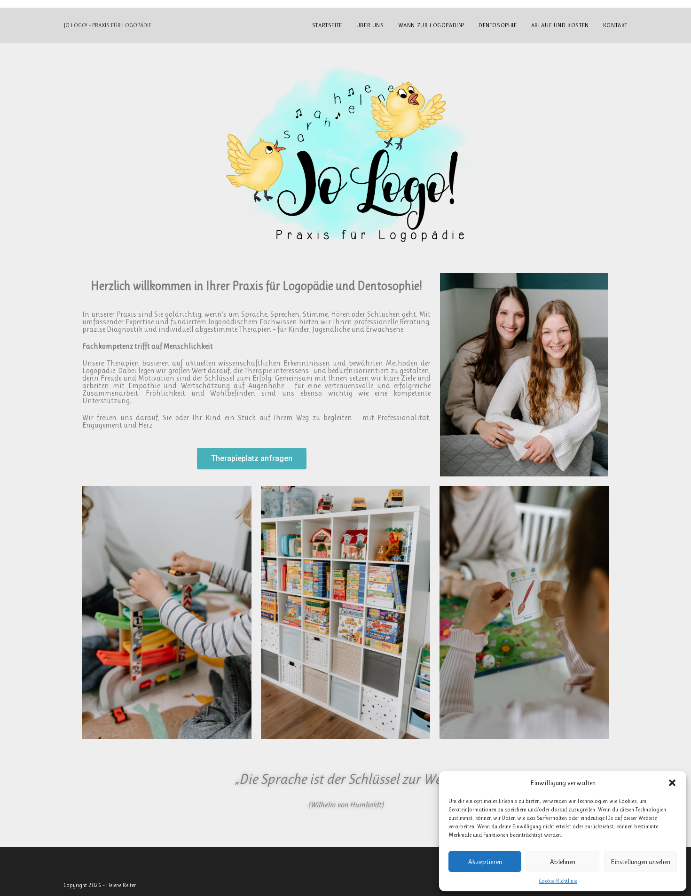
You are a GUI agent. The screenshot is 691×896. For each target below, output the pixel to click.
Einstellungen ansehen (640, 861)
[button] (672, 782)
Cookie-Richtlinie (558, 881)
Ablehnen (562, 861)
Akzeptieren (485, 861)
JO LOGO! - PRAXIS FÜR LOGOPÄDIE (107, 25)
